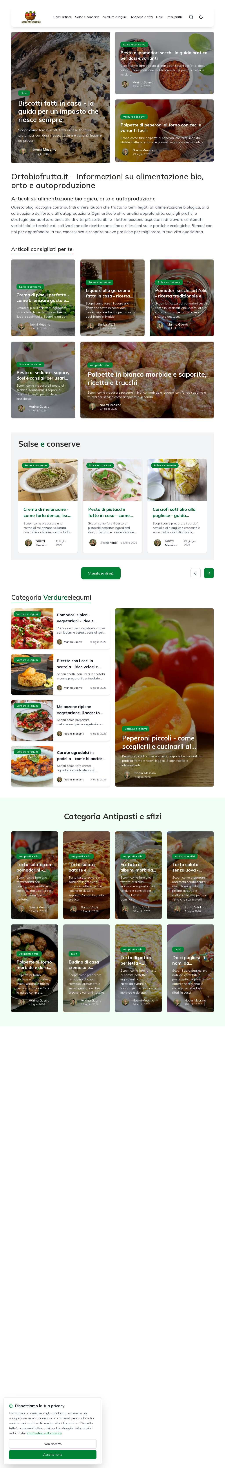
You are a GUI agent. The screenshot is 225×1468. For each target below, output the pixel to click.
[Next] (209, 573)
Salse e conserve (87, 17)
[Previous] (196, 573)
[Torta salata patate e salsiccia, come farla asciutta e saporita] (86, 875)
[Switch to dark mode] (201, 17)
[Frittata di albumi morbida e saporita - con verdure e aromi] (138, 875)
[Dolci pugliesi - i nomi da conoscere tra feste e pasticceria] (190, 968)
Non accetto (53, 1444)
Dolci (159, 17)
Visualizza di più (101, 573)
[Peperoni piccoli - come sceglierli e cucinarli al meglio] (164, 697)
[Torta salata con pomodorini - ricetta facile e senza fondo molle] (34, 875)
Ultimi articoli (62, 17)
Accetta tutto (52, 1455)
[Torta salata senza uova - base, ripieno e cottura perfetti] (190, 875)
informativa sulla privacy (44, 1433)
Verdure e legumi (115, 17)
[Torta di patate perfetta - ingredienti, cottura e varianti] (138, 968)
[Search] (191, 16)
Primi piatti (174, 17)
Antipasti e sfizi (142, 17)
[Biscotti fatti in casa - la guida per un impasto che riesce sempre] (60, 97)
